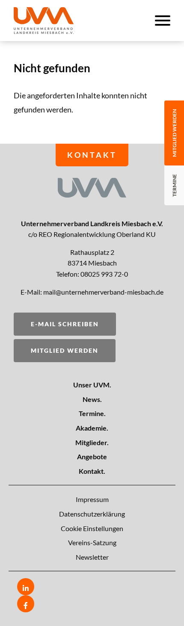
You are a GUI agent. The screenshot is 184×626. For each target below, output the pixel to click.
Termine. (92, 413)
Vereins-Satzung (92, 542)
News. (92, 399)
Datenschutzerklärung (92, 514)
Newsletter (92, 557)
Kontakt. (92, 471)
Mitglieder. (92, 442)
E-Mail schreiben (65, 324)
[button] (58, 20)
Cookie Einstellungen (92, 528)
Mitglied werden (64, 350)
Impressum (92, 499)
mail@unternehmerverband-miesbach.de (103, 292)
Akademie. (92, 428)
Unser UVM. (92, 385)
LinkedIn (25, 586)
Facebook (25, 603)
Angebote (92, 456)
